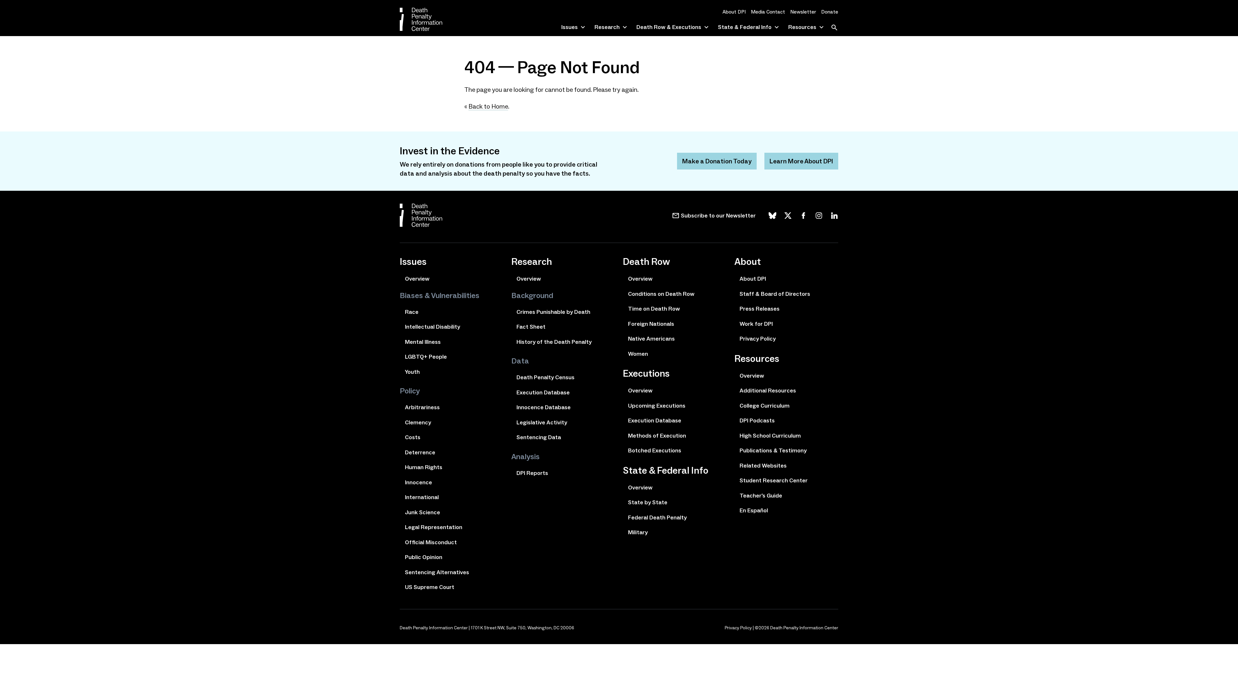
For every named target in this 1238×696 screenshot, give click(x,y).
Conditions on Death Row (661, 293)
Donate (829, 12)
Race (411, 311)
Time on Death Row (654, 308)
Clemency (418, 422)
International (422, 497)
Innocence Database (543, 407)
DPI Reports (532, 473)
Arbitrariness (422, 407)
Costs (412, 437)
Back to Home (488, 106)
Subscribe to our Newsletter (718, 215)
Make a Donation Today (717, 161)
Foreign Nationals (651, 323)
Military (638, 532)
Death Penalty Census (545, 377)
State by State (647, 502)
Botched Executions (654, 450)
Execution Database (543, 392)
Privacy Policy (758, 338)
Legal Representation (433, 527)
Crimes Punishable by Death (553, 311)
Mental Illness (423, 341)
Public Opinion (423, 557)
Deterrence (420, 452)
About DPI (734, 12)
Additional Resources (768, 390)
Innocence (418, 482)
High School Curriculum (770, 435)
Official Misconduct (431, 542)
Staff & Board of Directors (775, 293)
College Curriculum (765, 405)
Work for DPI (756, 323)
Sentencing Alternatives (437, 572)
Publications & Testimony (773, 450)
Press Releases (760, 308)
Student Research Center (774, 480)
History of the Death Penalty (554, 341)
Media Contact (768, 12)
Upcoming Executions (656, 405)
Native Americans (651, 338)
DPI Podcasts (757, 420)
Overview (417, 278)
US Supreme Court (429, 587)
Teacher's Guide (761, 495)
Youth (412, 371)
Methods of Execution (657, 435)
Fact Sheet (530, 326)
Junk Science (422, 512)
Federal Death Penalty (657, 517)
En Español (754, 510)
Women (638, 353)
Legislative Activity (541, 422)
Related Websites (763, 465)
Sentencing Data (538, 437)
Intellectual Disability (432, 326)
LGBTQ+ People (426, 356)
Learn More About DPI (801, 161)
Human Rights (423, 467)
